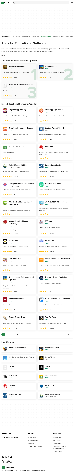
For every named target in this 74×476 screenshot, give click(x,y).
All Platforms (5, 36)
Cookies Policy (57, 443)
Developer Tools (35, 36)
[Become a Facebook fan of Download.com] (3, 461)
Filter (3, 56)
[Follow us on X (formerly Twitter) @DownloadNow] (7, 461)
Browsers (18, 36)
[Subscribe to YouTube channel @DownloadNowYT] (10, 461)
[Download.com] (6, 3)
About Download (32, 437)
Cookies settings (57, 452)
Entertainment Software (58, 36)
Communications (26, 36)
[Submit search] (14, 2)
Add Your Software (33, 440)
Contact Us (31, 443)
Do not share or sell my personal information (59, 447)
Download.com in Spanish (35, 446)
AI (13, 36)
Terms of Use (56, 440)
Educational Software (46, 36)
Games (67, 36)
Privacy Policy (57, 437)
